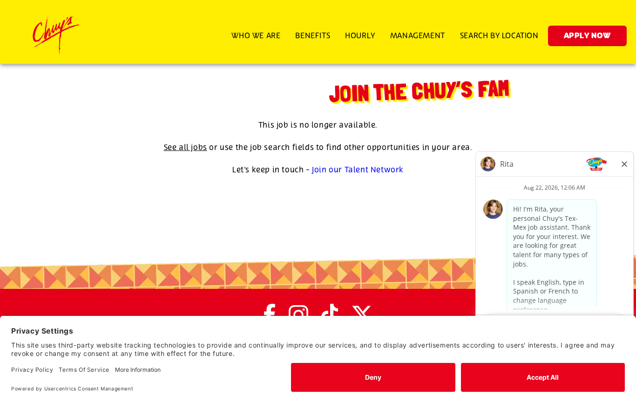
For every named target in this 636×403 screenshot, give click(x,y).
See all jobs (185, 147)
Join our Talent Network (358, 169)
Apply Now (587, 36)
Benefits (312, 35)
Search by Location (499, 35)
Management (417, 35)
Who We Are (255, 35)
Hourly (360, 35)
